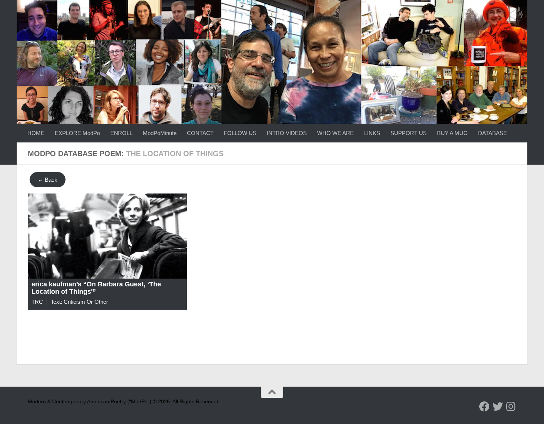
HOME (35, 133)
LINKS (372, 133)
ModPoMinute (160, 133)
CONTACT (200, 133)
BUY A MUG (452, 133)
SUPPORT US (408, 133)
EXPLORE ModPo (77, 133)
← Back (47, 179)
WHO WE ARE (335, 133)
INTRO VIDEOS (287, 133)
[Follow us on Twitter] (498, 406)
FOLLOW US (240, 133)
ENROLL (121, 133)
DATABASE (492, 133)
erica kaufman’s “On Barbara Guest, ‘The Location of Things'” (96, 287)
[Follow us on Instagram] (511, 406)
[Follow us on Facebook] (484, 406)
